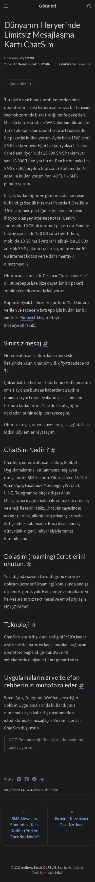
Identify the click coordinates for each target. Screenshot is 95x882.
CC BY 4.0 (28, 790)
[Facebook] (27, 779)
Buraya (26, 317)
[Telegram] (34, 779)
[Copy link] (41, 779)
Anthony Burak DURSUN (31, 64)
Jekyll (58, 872)
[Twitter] (19, 779)
